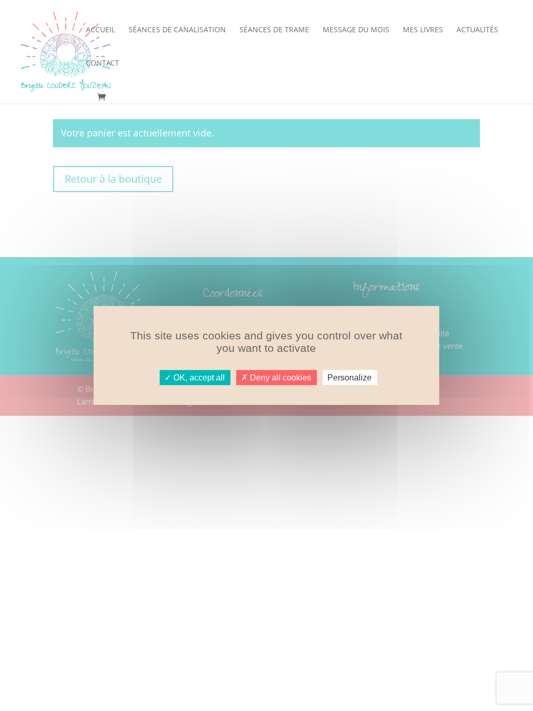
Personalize (349, 377)
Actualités (477, 30)
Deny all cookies (279, 377)
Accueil (100, 30)
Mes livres (423, 30)
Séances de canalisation (177, 30)
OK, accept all (198, 377)
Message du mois (356, 30)
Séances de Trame (274, 30)
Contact (102, 63)
